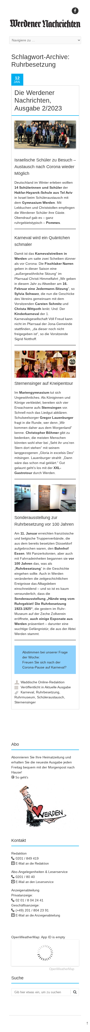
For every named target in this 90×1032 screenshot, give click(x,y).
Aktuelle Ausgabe (58, 687)
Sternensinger (25, 702)
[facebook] (75, 10)
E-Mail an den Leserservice (35, 882)
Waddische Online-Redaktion (43, 682)
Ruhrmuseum (24, 697)
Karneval (27, 692)
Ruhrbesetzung (47, 692)
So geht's (21, 777)
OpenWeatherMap (61, 969)
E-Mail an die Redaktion (32, 863)
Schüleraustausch (50, 697)
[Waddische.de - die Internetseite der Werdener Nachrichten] (45, 26)
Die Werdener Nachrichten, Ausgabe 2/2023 (38, 100)
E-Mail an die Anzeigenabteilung (38, 915)
